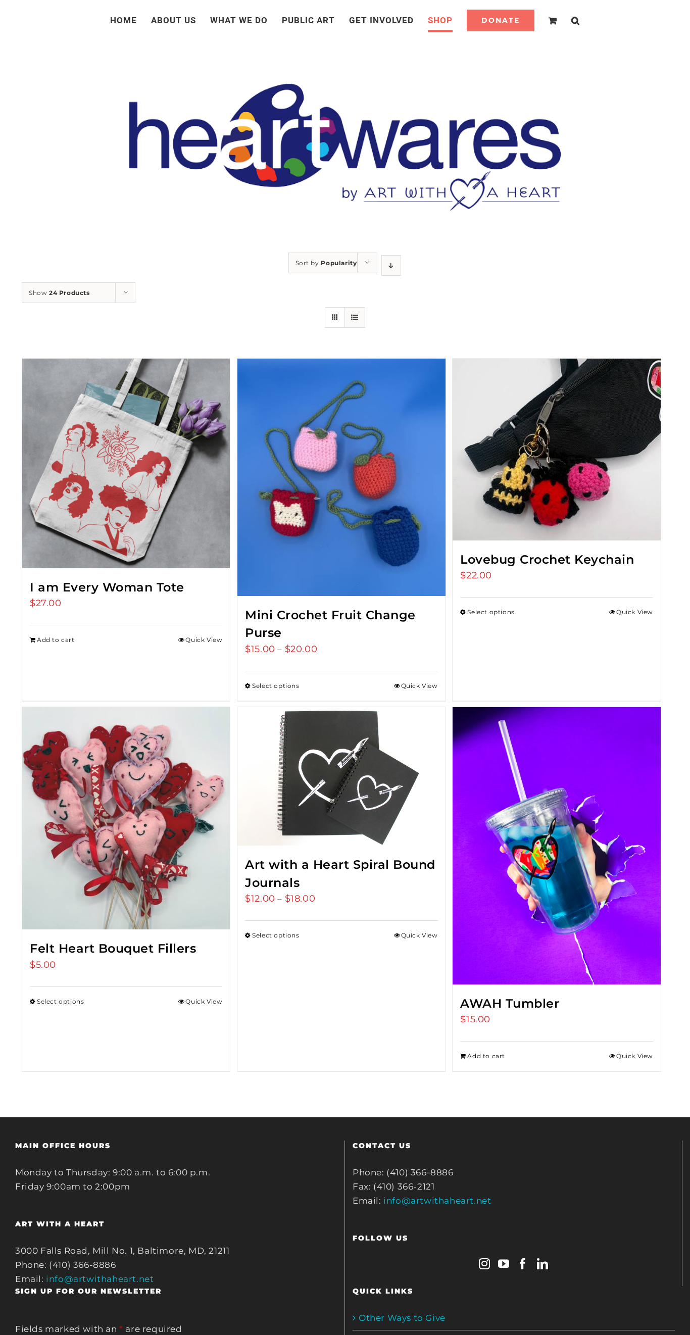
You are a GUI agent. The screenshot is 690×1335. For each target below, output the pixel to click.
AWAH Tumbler (509, 1003)
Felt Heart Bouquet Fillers (113, 948)
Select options (275, 685)
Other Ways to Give (402, 1318)
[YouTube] (504, 1263)
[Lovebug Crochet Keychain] (556, 449)
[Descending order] (391, 265)
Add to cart (56, 640)
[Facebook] (523, 1263)
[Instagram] (484, 1263)
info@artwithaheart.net (100, 1279)
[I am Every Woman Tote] (126, 463)
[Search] (563, 20)
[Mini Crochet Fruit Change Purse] (341, 477)
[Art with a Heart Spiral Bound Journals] (341, 776)
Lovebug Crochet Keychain (547, 559)
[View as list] (355, 317)
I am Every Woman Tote (107, 587)
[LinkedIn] (543, 1263)
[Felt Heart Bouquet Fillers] (126, 818)
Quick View (203, 640)
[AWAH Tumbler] (556, 845)
